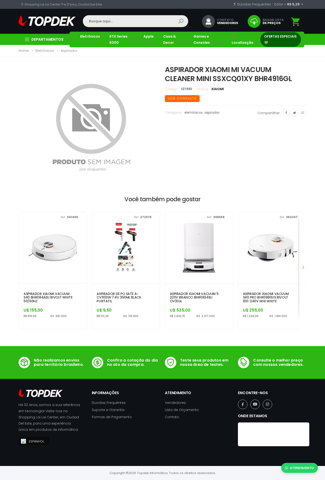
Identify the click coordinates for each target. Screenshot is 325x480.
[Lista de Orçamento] (296, 22)
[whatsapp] (302, 113)
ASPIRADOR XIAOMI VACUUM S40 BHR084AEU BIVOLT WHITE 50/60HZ (48, 297)
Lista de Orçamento (182, 409)
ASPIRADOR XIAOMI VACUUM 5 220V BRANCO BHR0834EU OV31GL (194, 297)
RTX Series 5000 (118, 39)
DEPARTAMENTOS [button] (47, 39)
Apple (148, 36)
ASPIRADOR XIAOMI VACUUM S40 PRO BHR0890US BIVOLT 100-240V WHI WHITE (266, 297)
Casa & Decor (169, 39)
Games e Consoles (201, 39)
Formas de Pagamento (112, 417)
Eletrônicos (90, 36)
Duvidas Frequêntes (109, 402)
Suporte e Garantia (108, 409)
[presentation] (302, 267)
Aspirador (69, 50)
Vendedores (175, 402)
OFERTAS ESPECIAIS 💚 (280, 39)
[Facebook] (286, 113)
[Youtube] (255, 404)
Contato (172, 417)
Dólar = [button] (287, 4)
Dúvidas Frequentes (253, 4)
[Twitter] (294, 113)
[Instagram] (267, 404)
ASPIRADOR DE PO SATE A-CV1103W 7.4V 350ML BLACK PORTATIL (119, 297)
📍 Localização (242, 39)
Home (24, 50)
